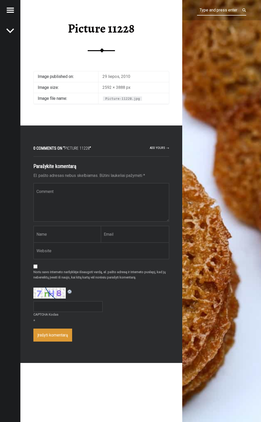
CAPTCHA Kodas (45, 314)
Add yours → (159, 148)
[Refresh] (70, 290)
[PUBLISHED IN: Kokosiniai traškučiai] (10, 30)
